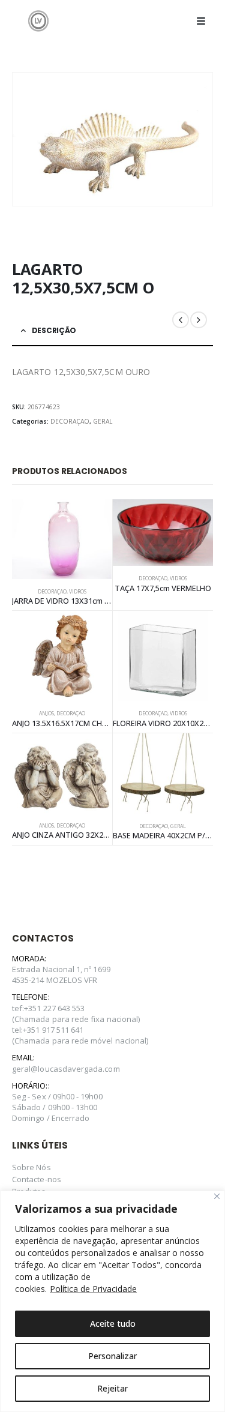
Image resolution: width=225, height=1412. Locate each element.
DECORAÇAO (69, 421)
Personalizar (112, 1356)
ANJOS (46, 713)
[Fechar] (217, 1196)
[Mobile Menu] (201, 21)
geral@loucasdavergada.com (66, 1068)
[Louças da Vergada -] (38, 20)
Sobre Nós (31, 1167)
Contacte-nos (36, 1179)
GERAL (102, 421)
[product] (62, 539)
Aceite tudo (113, 1323)
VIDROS (77, 591)
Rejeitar (112, 1388)
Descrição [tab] (54, 330)
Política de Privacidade (93, 1288)
